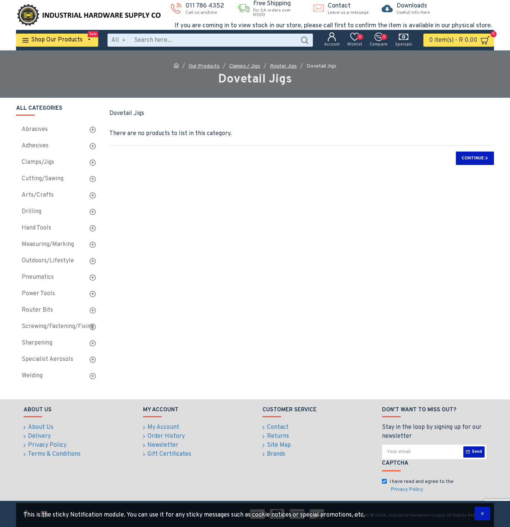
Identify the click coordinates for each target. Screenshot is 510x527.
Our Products (204, 66)
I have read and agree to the (421, 485)
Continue (472, 158)
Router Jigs (283, 66)
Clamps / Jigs (244, 66)
